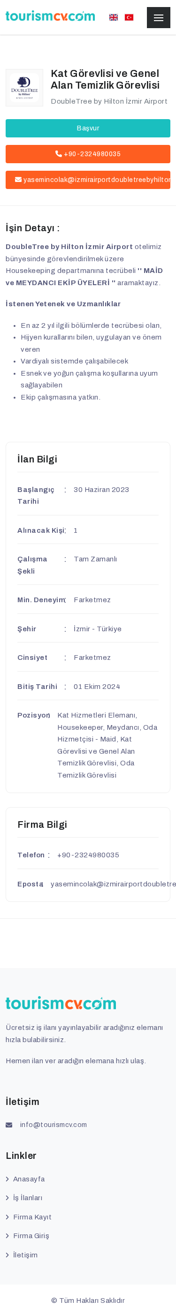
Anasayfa (29, 1179)
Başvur (88, 128)
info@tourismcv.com (53, 1124)
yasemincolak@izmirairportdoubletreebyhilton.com (96, 179)
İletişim (25, 1255)
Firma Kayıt (32, 1217)
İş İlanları (27, 1198)
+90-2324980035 (91, 154)
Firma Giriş (31, 1236)
